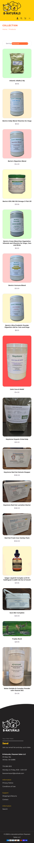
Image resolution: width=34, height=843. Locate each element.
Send (5, 743)
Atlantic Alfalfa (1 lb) (17, 81)
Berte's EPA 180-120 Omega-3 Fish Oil (17, 201)
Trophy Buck (17, 639)
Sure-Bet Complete (17, 613)
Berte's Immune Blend (17, 285)
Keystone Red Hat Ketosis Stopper (17, 472)
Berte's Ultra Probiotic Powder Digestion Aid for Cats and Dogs (17, 326)
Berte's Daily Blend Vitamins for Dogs (17, 121)
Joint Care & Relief (17, 389)
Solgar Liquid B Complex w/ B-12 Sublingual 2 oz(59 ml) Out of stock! (17, 579)
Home (4, 29)
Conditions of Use (9, 786)
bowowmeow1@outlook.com (13, 773)
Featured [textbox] (15, 44)
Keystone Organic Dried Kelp (17, 439)
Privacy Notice (7, 783)
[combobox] (20, 43)
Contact (5, 799)
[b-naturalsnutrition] (12, 8)
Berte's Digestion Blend (17, 161)
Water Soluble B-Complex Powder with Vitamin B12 (17, 689)
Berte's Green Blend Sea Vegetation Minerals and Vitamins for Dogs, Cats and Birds (17, 243)
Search (5, 809)
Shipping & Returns (9, 796)
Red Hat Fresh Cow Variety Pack (17, 538)
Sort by (9, 43)
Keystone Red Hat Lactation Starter (17, 505)
